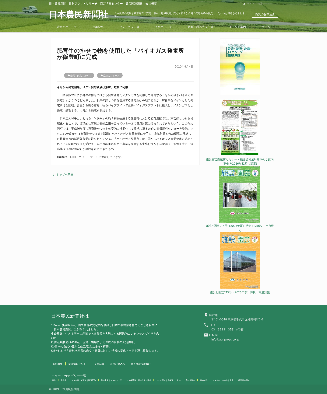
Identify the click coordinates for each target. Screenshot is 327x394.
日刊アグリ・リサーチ (83, 3)
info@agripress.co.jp (225, 339)
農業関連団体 (244, 380)
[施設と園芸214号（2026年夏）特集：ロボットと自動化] (239, 195)
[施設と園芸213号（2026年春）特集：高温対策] (239, 261)
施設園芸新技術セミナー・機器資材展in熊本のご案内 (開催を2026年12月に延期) (240, 162)
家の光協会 (190, 380)
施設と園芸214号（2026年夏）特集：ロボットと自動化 (240, 228)
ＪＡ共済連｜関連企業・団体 (139, 380)
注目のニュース (67, 27)
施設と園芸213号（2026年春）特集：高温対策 (240, 292)
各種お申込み (117, 363)
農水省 (63, 380)
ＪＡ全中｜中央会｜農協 (223, 380)
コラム (266, 27)
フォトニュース (129, 27)
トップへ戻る (62, 174)
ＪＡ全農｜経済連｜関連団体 (83, 380)
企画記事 (98, 27)
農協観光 (204, 380)
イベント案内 (237, 27)
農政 (54, 380)
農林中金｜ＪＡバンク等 (111, 380)
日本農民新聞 (57, 3)
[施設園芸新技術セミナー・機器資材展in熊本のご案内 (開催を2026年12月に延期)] (239, 128)
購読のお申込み (265, 14)
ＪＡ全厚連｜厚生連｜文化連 (168, 380)
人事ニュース (163, 27)
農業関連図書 (134, 3)
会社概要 (151, 3)
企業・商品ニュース (200, 27)
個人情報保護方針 (141, 363)
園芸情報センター (111, 3)
